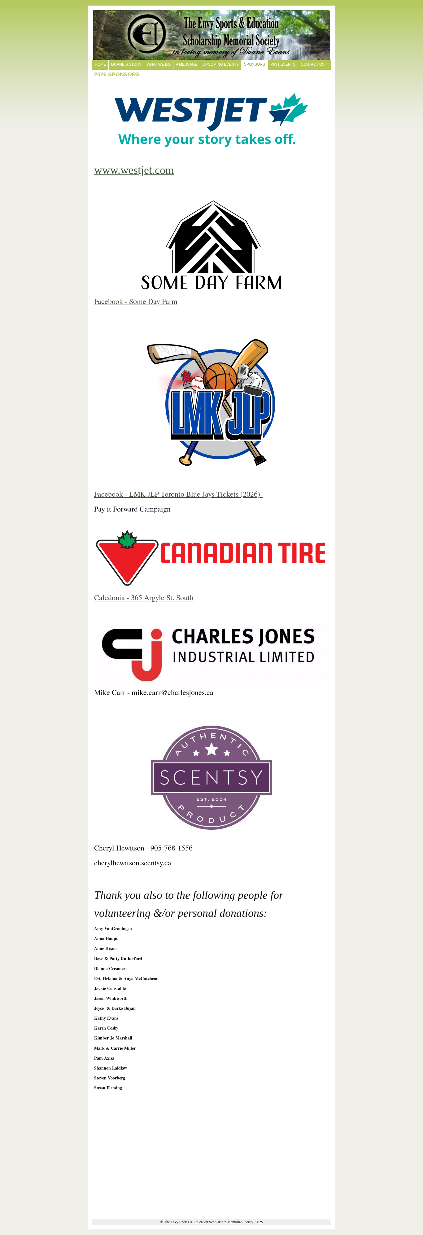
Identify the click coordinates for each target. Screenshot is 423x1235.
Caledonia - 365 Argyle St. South (144, 597)
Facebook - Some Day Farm (135, 301)
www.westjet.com (134, 170)
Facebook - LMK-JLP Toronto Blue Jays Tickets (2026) (178, 494)
